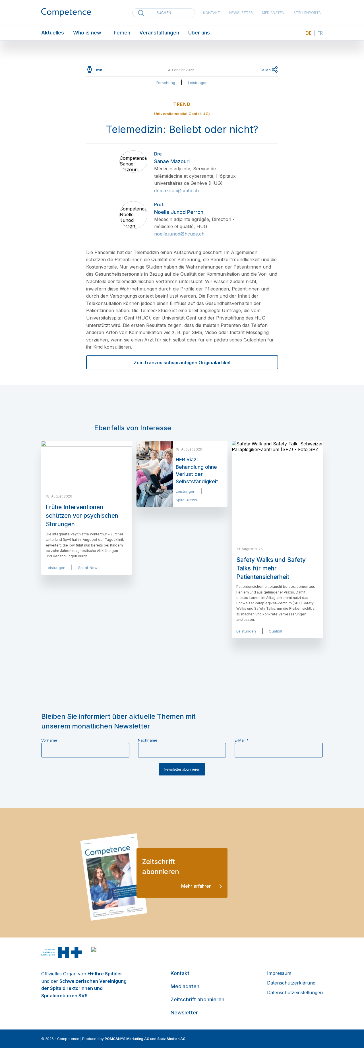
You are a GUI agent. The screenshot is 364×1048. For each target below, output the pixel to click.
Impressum (279, 973)
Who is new (87, 33)
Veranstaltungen (159, 33)
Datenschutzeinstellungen (295, 992)
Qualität (275, 631)
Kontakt (211, 13)
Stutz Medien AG (171, 1039)
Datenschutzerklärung (291, 983)
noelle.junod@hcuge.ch (179, 234)
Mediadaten (273, 13)
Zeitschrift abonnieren (197, 999)
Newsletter (241, 13)
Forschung (165, 82)
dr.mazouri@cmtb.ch (176, 190)
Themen (120, 33)
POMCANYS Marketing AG (127, 1039)
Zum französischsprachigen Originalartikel (182, 362)
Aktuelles (52, 33)
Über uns (199, 33)
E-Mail (242, 740)
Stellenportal (308, 13)
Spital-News (89, 567)
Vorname (49, 740)
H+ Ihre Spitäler (105, 974)
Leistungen (198, 82)
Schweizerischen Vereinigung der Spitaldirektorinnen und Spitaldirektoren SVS (84, 988)
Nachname (147, 740)
